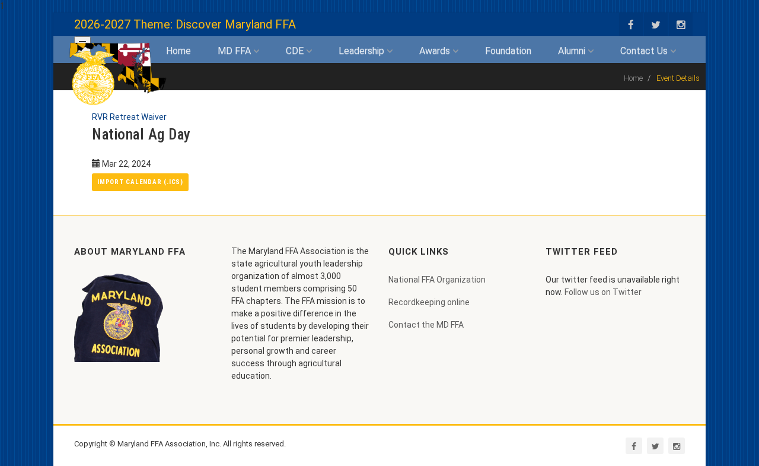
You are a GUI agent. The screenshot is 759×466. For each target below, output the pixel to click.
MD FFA (235, 50)
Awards (435, 50)
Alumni (573, 50)
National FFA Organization (437, 279)
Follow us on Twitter (603, 292)
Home (178, 50)
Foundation (508, 50)
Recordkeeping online (429, 302)
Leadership (363, 50)
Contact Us (645, 50)
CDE (296, 50)
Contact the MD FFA (426, 324)
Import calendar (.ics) (140, 182)
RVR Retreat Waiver (129, 117)
